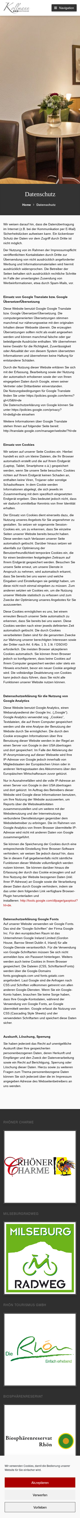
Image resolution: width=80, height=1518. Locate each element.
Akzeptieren (40, 1482)
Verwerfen (40, 1494)
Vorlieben (40, 1507)
